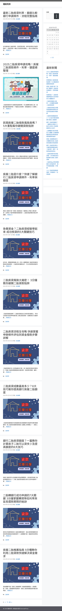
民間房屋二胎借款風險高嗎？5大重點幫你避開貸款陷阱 (20, 124)
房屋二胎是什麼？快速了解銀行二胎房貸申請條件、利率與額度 (20, 177)
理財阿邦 (7, 4)
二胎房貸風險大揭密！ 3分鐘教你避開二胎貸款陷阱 (20, 282)
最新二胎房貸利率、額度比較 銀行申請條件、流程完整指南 (21, 14)
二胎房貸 (7, 54)
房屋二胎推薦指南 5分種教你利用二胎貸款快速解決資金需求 (20, 553)
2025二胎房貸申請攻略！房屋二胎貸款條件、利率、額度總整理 (21, 67)
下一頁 (9, 602)
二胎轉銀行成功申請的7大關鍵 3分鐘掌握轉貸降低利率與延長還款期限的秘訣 (20, 498)
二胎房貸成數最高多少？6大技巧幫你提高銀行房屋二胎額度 (20, 389)
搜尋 (47, 12)
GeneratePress (24, 608)
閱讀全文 (8, 50)
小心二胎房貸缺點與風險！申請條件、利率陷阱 (52, 172)
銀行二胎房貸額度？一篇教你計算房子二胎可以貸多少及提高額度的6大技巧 (20, 444)
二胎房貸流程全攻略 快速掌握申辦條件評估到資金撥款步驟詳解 (20, 334)
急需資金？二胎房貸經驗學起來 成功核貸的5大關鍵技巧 (20, 230)
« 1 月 (52, 57)
